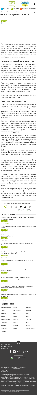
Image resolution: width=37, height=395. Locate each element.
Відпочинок (16, 313)
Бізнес (3, 316)
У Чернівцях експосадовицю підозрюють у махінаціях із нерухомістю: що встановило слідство (17, 286)
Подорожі (4, 328)
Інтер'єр (15, 322)
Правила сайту (20, 390)
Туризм (3, 310)
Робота (15, 328)
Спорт (27, 316)
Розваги (28, 313)
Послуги (15, 325)
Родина (28, 325)
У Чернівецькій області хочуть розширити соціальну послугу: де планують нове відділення (16, 278)
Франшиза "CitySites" (6, 346)
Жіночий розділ (5, 319)
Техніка (15, 307)
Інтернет (15, 319)
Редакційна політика (13, 391)
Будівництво (4, 313)
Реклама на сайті (5, 344)
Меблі (15, 316)
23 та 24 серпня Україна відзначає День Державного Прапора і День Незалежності (16, 252)
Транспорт (29, 310)
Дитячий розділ (30, 328)
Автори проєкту (18, 355)
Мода (27, 322)
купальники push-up (8, 77)
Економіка (4, 322)
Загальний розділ (6, 307)
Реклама (3, 331)
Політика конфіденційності (8, 390)
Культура (28, 319)
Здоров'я (28, 307)
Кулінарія (3, 325)
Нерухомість (17, 310)
